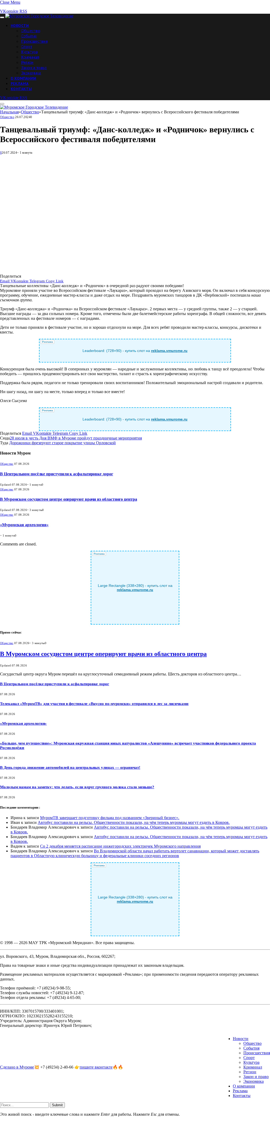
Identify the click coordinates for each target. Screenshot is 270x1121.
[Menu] (2, 17)
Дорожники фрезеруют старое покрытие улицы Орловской (62, 443)
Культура (29, 51)
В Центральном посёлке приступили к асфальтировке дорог (56, 474)
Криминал (30, 57)
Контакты (21, 88)
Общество (30, 30)
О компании (23, 78)
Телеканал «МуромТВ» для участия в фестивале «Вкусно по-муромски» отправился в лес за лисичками (94, 704)
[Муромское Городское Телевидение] (39, 16)
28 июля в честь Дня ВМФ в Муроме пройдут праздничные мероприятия (76, 438)
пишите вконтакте (96, 1067)
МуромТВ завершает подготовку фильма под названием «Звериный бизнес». (109, 817)
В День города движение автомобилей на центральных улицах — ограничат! (70, 767)
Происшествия (34, 41)
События (29, 35)
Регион (27, 62)
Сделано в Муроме (17, 1067)
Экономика (31, 72)
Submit (57, 1105)
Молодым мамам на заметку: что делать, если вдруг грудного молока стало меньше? (77, 787)
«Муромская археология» (24, 525)
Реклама (19, 83)
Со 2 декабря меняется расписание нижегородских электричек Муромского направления (120, 846)
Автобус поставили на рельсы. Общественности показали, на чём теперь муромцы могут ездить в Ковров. (134, 822)
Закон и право (34, 67)
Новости (20, 25)
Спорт (26, 46)
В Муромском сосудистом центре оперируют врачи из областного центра (68, 499)
